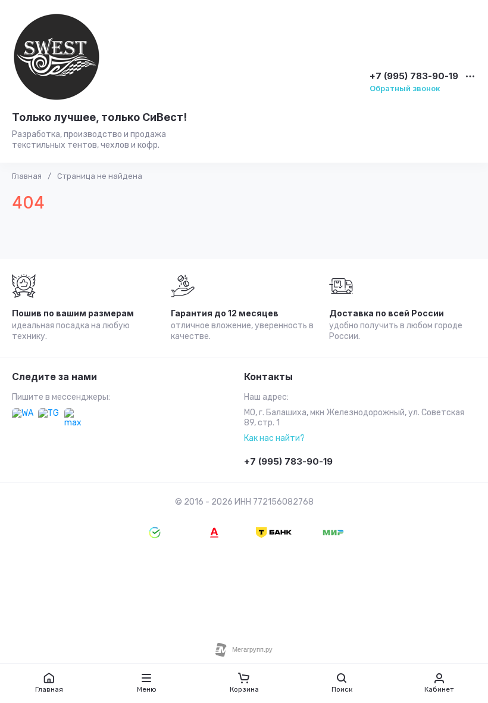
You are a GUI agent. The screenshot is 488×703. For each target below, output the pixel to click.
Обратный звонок (405, 88)
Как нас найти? (274, 438)
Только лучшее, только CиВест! (99, 117)
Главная (27, 176)
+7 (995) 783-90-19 (414, 76)
